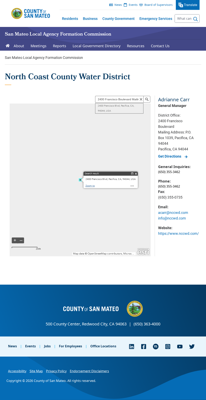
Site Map (36, 371)
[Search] (195, 19)
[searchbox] (187, 18)
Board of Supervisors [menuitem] (158, 5)
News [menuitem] (118, 5)
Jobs (47, 346)
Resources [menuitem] (135, 45)
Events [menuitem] (133, 5)
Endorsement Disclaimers (89, 371)
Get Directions (169, 156)
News (12, 346)
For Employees (70, 346)
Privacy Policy (56, 371)
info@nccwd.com (172, 218)
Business (90, 18)
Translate (190, 5)
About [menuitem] (19, 45)
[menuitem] (70, 18)
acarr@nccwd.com (173, 212)
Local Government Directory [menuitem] (97, 45)
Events (30, 346)
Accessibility (17, 371)
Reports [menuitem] (59, 45)
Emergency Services (155, 18)
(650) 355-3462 (169, 172)
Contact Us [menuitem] (160, 45)
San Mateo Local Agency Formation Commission (58, 35)
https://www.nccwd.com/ (178, 233)
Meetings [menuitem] (38, 45)
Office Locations (103, 346)
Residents (70, 18)
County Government (118, 18)
